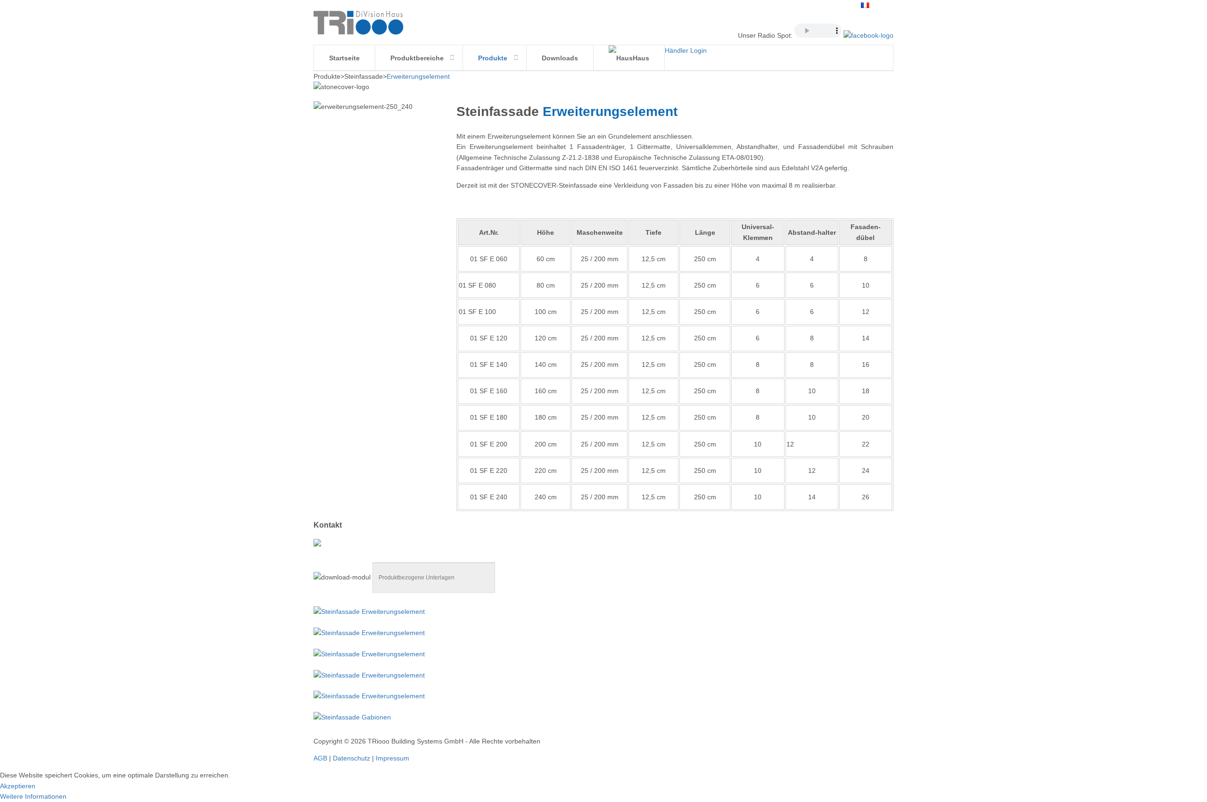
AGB (320, 758)
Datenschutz (351, 758)
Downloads (560, 58)
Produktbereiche (417, 58)
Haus (641, 58)
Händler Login (686, 50)
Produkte (492, 58)
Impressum (392, 758)
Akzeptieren (17, 786)
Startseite (344, 58)
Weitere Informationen (33, 796)
